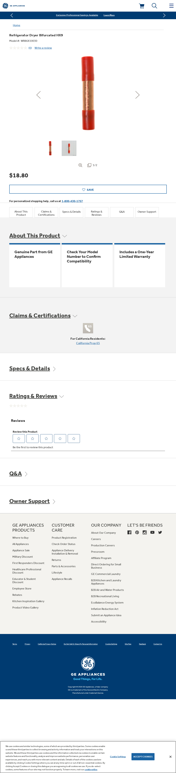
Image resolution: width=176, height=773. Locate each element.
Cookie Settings (118, 756)
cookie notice (91, 769)
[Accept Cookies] (170, 757)
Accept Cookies (143, 756)
